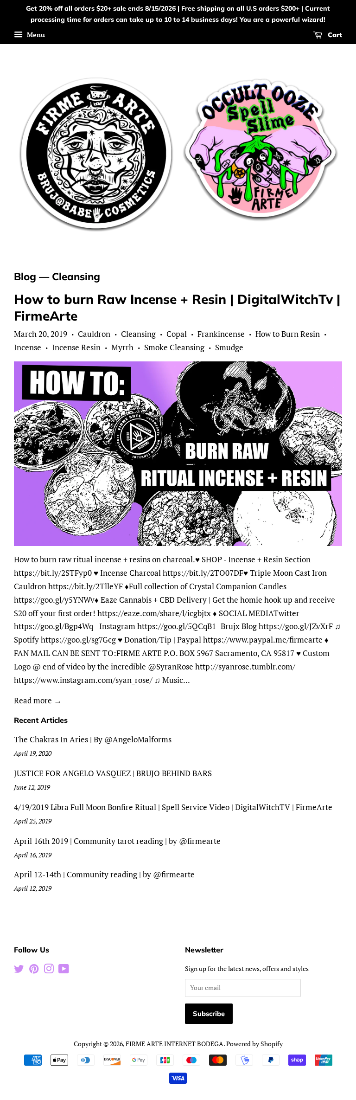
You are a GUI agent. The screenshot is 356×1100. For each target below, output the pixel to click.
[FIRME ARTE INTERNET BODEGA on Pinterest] (34, 970)
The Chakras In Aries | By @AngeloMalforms (93, 739)
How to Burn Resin (287, 333)
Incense (27, 347)
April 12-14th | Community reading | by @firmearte (104, 874)
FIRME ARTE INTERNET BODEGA (174, 1043)
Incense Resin (76, 347)
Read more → (38, 700)
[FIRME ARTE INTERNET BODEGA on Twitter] (19, 970)
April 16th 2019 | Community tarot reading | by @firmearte (117, 841)
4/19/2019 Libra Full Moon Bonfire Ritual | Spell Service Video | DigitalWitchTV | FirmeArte (173, 807)
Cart (334, 35)
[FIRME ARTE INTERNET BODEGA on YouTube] (63, 970)
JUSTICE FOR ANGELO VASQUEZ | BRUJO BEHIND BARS (113, 773)
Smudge (229, 347)
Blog (25, 276)
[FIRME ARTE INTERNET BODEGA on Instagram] (49, 970)
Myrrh (122, 347)
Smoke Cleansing (174, 347)
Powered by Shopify (254, 1043)
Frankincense (221, 333)
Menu (35, 34)
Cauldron (94, 333)
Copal (176, 333)
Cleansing (138, 333)
